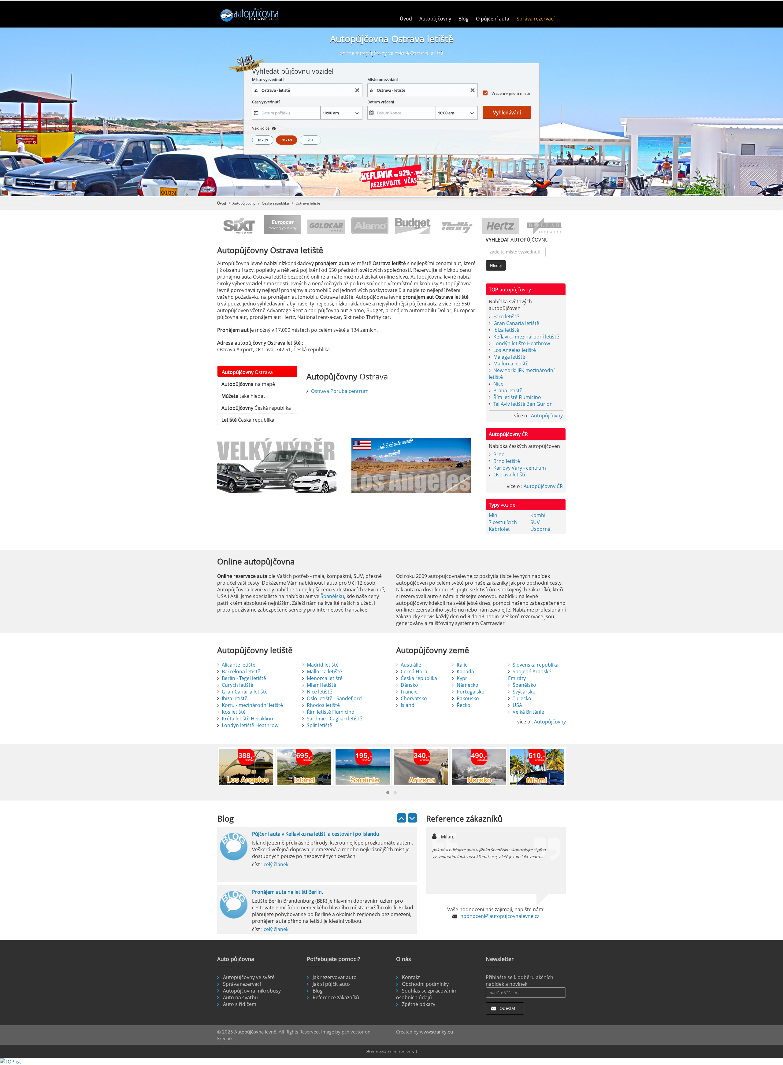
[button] (388, 793)
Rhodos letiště (323, 705)
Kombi (537, 515)
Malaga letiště (509, 356)
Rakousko (468, 698)
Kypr (462, 678)
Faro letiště (506, 316)
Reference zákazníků (336, 997)
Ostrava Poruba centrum (340, 391)
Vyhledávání (507, 112)
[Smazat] (357, 90)
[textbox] (307, 90)
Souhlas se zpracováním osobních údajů (427, 994)
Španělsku (332, 596)
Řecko (463, 705)
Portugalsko (470, 691)
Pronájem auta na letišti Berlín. (287, 892)
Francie (409, 691)
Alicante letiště (238, 664)
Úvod (406, 18)
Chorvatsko (414, 698)
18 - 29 (263, 140)
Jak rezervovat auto (335, 977)
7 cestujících (503, 522)
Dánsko (409, 685)
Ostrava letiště (510, 474)
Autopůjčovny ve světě (249, 977)
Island (407, 705)
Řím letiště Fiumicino (517, 397)
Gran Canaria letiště (516, 323)
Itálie (462, 664)
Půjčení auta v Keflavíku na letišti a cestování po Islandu (315, 833)
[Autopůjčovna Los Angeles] (414, 465)
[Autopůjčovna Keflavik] (279, 465)
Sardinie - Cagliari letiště (334, 718)
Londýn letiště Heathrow (521, 343)
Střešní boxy (376, 1051)
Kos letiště (234, 711)
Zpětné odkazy (418, 1004)
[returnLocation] (472, 90)
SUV (535, 522)
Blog (463, 18)
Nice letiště (319, 691)
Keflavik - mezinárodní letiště (526, 336)
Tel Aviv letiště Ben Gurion (523, 404)
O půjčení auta (492, 18)
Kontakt (411, 977)
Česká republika (275, 203)
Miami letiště (321, 685)
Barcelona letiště (241, 671)
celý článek (276, 864)
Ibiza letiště (506, 330)
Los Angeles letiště (514, 350)
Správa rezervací (536, 18)
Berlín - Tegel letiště (244, 678)
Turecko (522, 698)
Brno (499, 454)
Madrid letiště (323, 664)
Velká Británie (528, 711)
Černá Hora (414, 671)
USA (517, 705)
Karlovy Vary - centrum (519, 467)
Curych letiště (237, 685)
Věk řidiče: (261, 128)
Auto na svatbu (240, 997)
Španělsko (524, 685)
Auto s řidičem (239, 1004)
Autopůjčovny (435, 18)
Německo (467, 685)
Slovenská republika (535, 664)
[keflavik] (391, 178)
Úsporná (540, 529)
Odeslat (506, 1008)
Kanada (465, 671)
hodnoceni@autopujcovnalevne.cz (499, 916)
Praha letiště (507, 390)
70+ (310, 140)
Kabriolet (499, 529)
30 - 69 (286, 140)
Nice (498, 383)
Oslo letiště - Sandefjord (334, 698)
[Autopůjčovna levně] (257, 14)
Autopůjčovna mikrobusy (252, 990)
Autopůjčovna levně (255, 1032)
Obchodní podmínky (425, 984)
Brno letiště (506, 461)
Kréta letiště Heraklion (247, 718)
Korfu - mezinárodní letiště (252, 705)
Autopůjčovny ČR (543, 486)
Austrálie (411, 664)
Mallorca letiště (511, 363)
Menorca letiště (325, 678)
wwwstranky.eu (436, 1032)
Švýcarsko (524, 691)
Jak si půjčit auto (331, 984)
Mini (494, 515)
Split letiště (319, 725)
